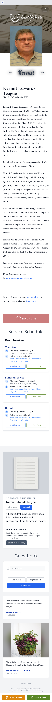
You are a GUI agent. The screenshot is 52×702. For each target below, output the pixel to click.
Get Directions (15, 366)
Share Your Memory (16, 543)
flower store (31, 300)
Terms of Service (33, 691)
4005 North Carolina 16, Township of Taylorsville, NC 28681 (25, 359)
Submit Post (26, 585)
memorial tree (33, 296)
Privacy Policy (19, 691)
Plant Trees (37, 366)
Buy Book (26, 507)
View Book (12, 507)
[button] (26, 640)
